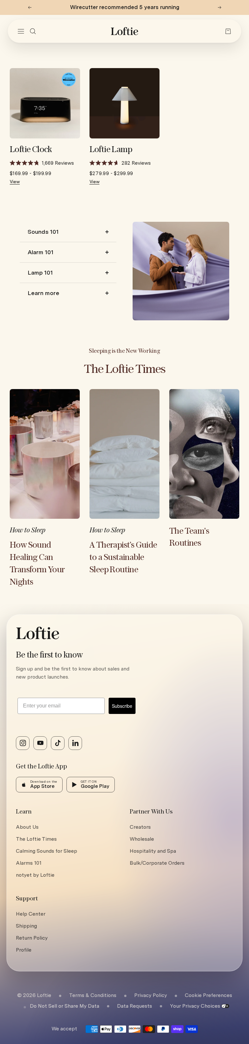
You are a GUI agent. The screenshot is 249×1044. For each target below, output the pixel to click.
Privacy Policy (150, 995)
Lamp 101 (40, 272)
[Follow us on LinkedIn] (75, 743)
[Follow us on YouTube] (40, 743)
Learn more (43, 293)
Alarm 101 (40, 252)
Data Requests (134, 1006)
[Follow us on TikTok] (58, 743)
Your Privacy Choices (195, 1006)
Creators (140, 827)
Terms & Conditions (92, 995)
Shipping (26, 926)
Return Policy (32, 938)
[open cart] (228, 31)
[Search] (33, 31)
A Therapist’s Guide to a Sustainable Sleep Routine (123, 557)
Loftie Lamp (110, 149)
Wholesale (142, 839)
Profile (23, 950)
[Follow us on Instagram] (23, 743)
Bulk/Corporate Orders (157, 863)
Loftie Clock (31, 149)
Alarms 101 (29, 863)
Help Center (30, 914)
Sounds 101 (43, 231)
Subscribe (122, 706)
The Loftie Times (36, 839)
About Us (27, 827)
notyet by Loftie (35, 875)
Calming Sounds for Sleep (46, 851)
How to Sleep (27, 530)
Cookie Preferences (208, 995)
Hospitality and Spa (153, 851)
